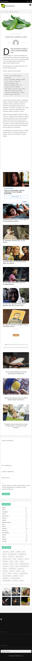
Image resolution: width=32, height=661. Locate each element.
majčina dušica (24, 563)
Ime (6, 465)
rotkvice (20, 568)
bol (24, 551)
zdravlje (16, 575)
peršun (5, 568)
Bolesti (4, 507)
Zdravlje (18, 33)
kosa (16, 561)
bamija (12, 551)
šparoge (15, 580)
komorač (5, 561)
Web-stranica (5, 477)
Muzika (4, 520)
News (3, 524)
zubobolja (6, 578)
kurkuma (5, 563)
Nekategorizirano (6, 522)
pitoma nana (12, 568)
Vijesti (4, 537)
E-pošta (8, 471)
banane (18, 551)
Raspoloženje (5, 532)
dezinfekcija (22, 554)
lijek (16, 563)
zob (22, 575)
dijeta (4, 556)
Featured (11, 556)
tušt (4, 573)
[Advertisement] (16, 154)
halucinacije (19, 556)
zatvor (15, 573)
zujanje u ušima (15, 578)
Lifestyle (13, 33)
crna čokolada (12, 554)
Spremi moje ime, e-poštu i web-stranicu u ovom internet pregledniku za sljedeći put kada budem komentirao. (16, 487)
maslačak (5, 566)
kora (11, 561)
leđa (11, 563)
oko (17, 566)
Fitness (4, 509)
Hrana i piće (5, 516)
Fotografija (5, 511)
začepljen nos (23, 573)
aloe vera (16, 335)
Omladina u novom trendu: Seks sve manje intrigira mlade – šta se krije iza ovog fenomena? (16, 425)
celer (4, 554)
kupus (21, 561)
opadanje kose (24, 566)
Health (4, 514)
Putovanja (4, 530)
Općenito (4, 528)
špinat (21, 580)
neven (12, 566)
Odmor (4, 526)
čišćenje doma (7, 580)
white (9, 573)
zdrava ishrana (7, 575)
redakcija (8, 42)
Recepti (4, 534)
